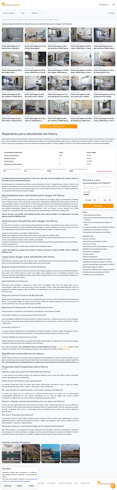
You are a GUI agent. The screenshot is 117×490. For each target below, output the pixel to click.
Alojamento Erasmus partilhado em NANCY (97, 259)
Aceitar (31, 486)
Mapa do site (85, 483)
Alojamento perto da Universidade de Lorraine (98, 246)
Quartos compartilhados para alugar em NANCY (99, 264)
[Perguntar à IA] (113, 486)
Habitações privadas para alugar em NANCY (97, 262)
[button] (12, 35)
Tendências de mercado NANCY (93, 275)
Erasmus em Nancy (89, 239)
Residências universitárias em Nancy (96, 230)
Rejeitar (19, 486)
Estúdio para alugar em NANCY (93, 267)
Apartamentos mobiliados (91, 252)
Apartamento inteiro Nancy (13, 164)
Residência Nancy (10, 158)
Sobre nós (41, 483)
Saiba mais (7, 486)
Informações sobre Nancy (92, 215)
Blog (76, 483)
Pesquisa (98, 206)
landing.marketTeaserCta (105, 171)
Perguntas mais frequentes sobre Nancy (97, 232)
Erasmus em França (89, 244)
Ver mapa (111, 13)
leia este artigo (62, 347)
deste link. (66, 349)
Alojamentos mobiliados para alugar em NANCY (99, 269)
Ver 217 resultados (58, 126)
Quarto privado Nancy (11, 155)
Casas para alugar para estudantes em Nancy (99, 227)
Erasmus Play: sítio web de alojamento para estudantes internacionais (22, 19)
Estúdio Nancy (9, 161)
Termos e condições (65, 483)
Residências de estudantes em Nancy (95, 249)
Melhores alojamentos (90, 257)
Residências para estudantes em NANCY (96, 272)
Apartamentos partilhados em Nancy (95, 241)
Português (103, 4)
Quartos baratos (88, 254)
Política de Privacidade (22, 481)
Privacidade (51, 483)
